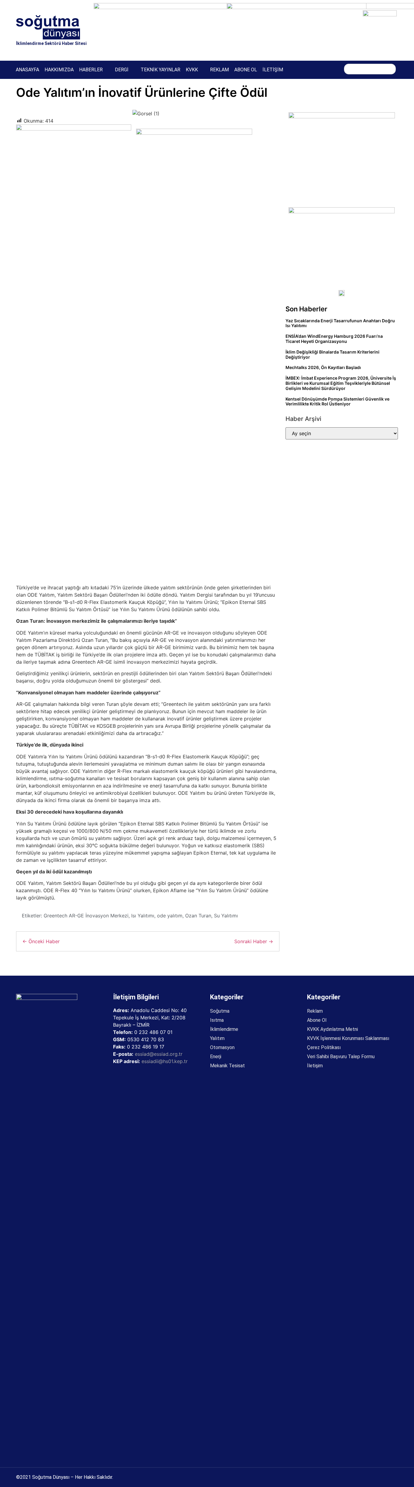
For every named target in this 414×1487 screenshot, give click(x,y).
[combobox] (370, 69)
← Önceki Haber (41, 941)
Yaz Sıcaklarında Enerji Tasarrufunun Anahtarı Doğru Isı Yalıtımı (340, 323)
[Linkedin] (338, 69)
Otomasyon (222, 1047)
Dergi (122, 70)
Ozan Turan (198, 916)
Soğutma (219, 1011)
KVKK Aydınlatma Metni (332, 1029)
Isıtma (217, 1020)
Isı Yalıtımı (142, 916)
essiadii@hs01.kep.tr (165, 1061)
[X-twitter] (326, 69)
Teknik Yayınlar (160, 70)
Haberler (91, 70)
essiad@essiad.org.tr (158, 1054)
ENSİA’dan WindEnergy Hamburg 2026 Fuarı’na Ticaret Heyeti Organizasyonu (334, 339)
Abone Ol (245, 70)
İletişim (272, 70)
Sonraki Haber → (253, 941)
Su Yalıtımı (226, 916)
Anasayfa (27, 70)
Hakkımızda (59, 70)
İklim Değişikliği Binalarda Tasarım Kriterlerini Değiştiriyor (332, 354)
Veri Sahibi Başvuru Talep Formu (341, 1056)
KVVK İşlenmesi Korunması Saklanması (348, 1038)
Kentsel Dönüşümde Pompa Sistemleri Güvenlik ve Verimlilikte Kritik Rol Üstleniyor (337, 401)
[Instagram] (313, 69)
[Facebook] (301, 69)
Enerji (215, 1056)
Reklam (219, 70)
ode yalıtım (169, 916)
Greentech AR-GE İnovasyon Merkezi (86, 916)
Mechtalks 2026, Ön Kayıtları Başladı (323, 367)
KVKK (192, 70)
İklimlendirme (224, 1029)
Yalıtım (217, 1038)
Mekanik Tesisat (227, 1066)
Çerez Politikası (324, 1047)
